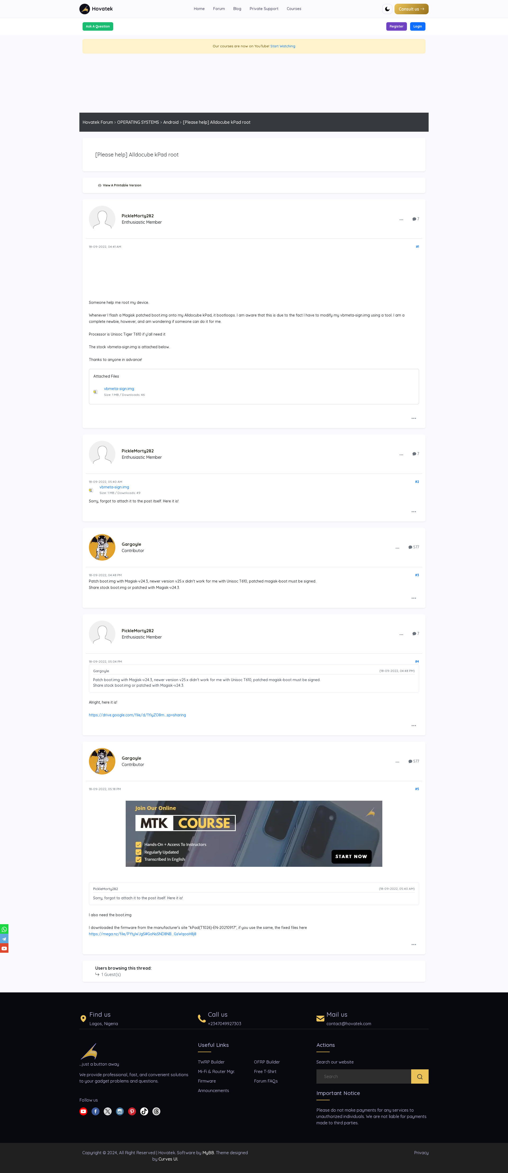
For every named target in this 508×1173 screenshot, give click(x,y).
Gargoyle (131, 544)
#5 (417, 789)
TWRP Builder (211, 1062)
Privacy (421, 1152)
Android (171, 122)
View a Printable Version (121, 185)
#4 (417, 661)
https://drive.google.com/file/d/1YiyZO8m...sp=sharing (137, 715)
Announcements (213, 1090)
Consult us (409, 9)
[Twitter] (108, 1111)
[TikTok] (144, 1111)
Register (396, 26)
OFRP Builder (267, 1062)
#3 (417, 575)
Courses (294, 8)
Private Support (264, 8)
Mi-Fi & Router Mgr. (216, 1071)
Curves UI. (168, 1159)
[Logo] (88, 1050)
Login (418, 26)
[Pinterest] (132, 1111)
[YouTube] (4, 948)
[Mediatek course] (254, 834)
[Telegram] (4, 938)
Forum (219, 8)
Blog (237, 8)
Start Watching (282, 46)
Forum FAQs (266, 1081)
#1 (417, 247)
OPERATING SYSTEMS (138, 122)
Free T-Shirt (265, 1071)
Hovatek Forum (98, 122)
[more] (401, 219)
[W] (4, 929)
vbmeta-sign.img (119, 388)
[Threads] (156, 1111)
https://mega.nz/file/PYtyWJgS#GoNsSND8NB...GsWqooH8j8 (142, 934)
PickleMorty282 (138, 215)
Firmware (207, 1081)
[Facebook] (95, 1111)
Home (199, 8)
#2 (417, 482)
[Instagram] (120, 1111)
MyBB (208, 1152)
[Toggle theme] (387, 9)
